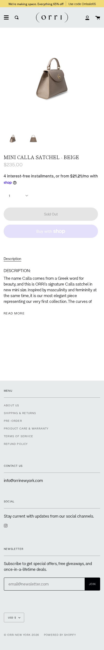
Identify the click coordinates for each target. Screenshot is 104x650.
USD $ (12, 617)
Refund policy (16, 443)
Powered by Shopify (60, 634)
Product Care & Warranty (26, 428)
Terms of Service (18, 436)
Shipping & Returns (20, 413)
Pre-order (13, 420)
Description (12, 259)
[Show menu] (6, 17)
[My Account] (87, 17)
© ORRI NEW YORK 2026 (21, 634)
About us (11, 405)
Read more (14, 313)
